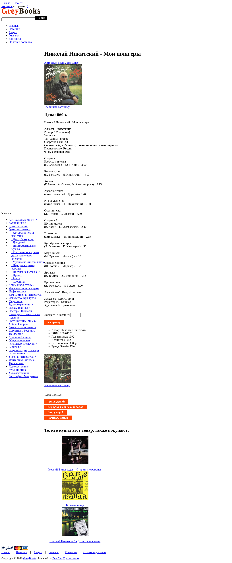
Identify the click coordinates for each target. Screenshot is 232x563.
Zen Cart (57, 558)
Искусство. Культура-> (23, 297)
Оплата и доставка (20, 42)
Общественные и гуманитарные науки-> (23, 342)
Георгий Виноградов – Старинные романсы (75, 469)
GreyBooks (29, 558)
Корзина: (7, 6)
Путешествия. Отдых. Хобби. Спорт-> (22, 322)
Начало (5, 3)
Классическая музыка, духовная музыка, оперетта (25, 255)
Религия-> (15, 346)
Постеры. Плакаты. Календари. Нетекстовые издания (24, 314)
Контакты (15, 38)
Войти (19, 3)
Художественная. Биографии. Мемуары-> (23, 374)
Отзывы (14, 35)
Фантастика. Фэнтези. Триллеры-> (22, 361)
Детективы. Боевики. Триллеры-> (22, 332)
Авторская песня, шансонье (61, 62)
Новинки (14, 28)
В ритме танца (75, 505)
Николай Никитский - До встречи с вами (74, 541)
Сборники (18, 281)
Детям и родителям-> (22, 284)
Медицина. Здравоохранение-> (21, 303)
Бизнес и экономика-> (22, 327)
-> (19, 229)
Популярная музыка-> (25, 271)
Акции (13, 32)
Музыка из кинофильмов (27, 262)
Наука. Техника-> (19, 307)
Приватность (71, 558)
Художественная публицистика (19, 368)
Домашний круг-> (20, 337)
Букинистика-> (18, 226)
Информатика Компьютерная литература (25, 293)
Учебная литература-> (22, 356)
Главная (13, 25)
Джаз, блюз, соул (22, 239)
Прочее (16, 275)
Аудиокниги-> (18, 222)
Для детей (18, 242)
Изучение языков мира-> (24, 288)
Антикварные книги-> (23, 219)
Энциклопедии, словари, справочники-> (24, 352)
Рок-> (15, 278)
